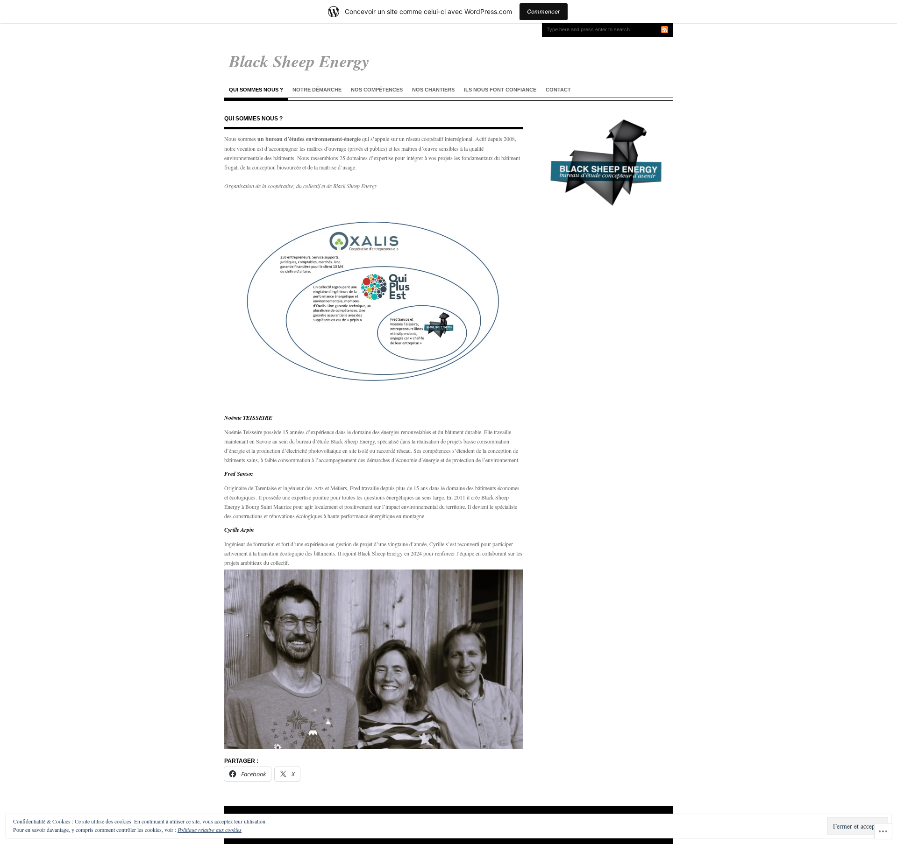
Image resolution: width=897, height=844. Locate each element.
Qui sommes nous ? (256, 89)
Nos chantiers (433, 89)
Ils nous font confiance (500, 89)
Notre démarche (317, 89)
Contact (558, 89)
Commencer (543, 11)
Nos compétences (377, 89)
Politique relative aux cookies (210, 829)
